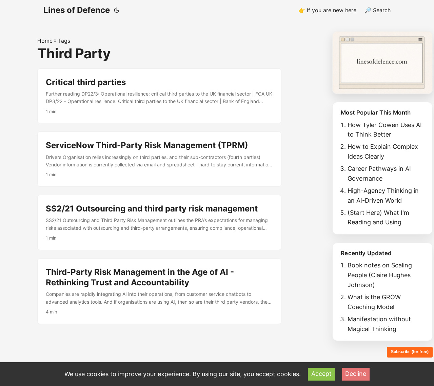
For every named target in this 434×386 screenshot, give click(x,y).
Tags (64, 40)
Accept (321, 373)
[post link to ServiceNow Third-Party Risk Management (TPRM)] (159, 159)
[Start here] (382, 62)
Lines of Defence (76, 10)
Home (45, 40)
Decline (355, 373)
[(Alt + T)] (117, 10)
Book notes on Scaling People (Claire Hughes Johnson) (380, 275)
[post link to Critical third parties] (159, 96)
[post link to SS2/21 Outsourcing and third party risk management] (159, 222)
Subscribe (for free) (410, 351)
